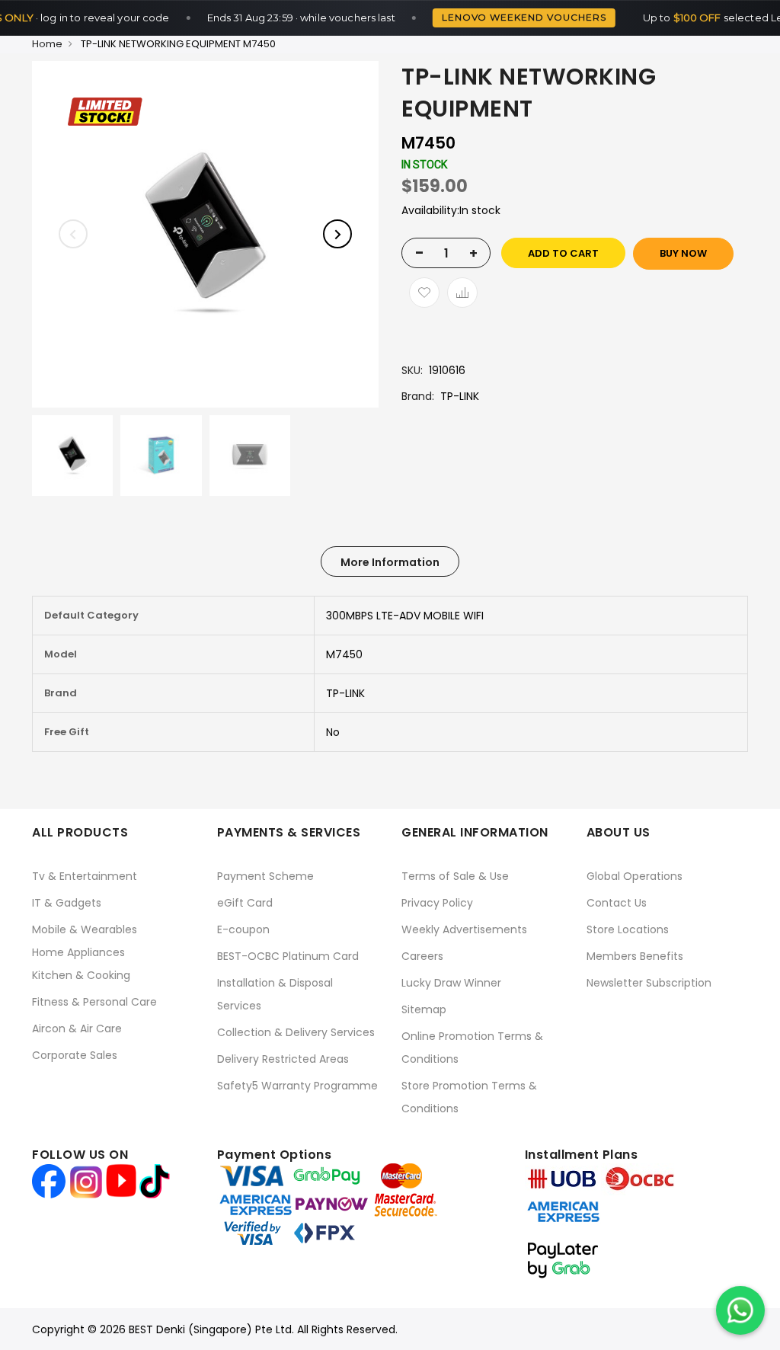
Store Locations (628, 929)
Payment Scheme (265, 876)
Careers (422, 956)
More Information (390, 562)
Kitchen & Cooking (81, 975)
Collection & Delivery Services (296, 1032)
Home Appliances (78, 952)
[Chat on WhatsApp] (740, 1310)
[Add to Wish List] (424, 292)
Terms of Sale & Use (455, 876)
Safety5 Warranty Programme (297, 1085)
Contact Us (617, 902)
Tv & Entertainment (84, 876)
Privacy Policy (437, 902)
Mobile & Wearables (84, 929)
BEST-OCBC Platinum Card (288, 956)
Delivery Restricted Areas (283, 1059)
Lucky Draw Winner (451, 982)
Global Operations (634, 876)
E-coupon (243, 929)
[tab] (390, 561)
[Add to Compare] (462, 292)
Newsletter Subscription (649, 982)
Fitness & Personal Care (94, 1001)
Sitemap (423, 1009)
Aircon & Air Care (77, 1028)
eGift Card (245, 902)
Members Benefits (635, 956)
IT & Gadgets (66, 902)
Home (47, 44)
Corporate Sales (74, 1055)
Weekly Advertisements (464, 929)
